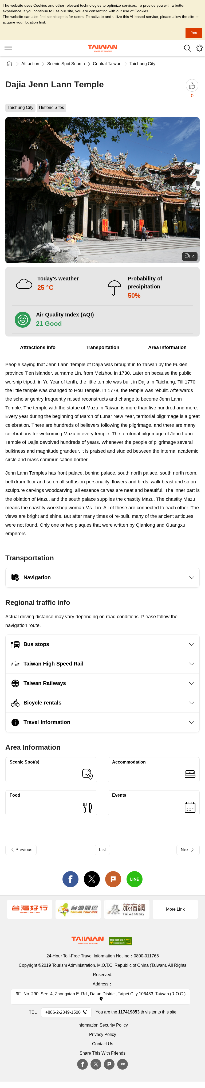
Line (122, 1064)
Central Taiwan (107, 63)
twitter (92, 879)
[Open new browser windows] (30, 909)
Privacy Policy (102, 1034)
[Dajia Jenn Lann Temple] (102, 190)
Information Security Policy (102, 1025)
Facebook (82, 1064)
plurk (109, 1064)
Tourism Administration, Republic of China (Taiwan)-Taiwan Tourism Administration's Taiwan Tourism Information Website (102, 48)
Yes (194, 32)
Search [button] (187, 48)
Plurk (113, 879)
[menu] (8, 48)
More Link (175, 909)
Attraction (30, 63)
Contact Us (102, 1044)
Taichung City (142, 63)
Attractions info (38, 347)
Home (9, 64)
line (135, 879)
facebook (70, 879)
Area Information (167, 347)
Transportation (102, 347)
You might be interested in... (199, 48)
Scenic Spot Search (66, 63)
